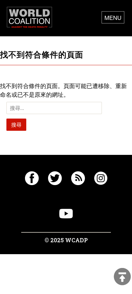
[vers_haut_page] (122, 277)
